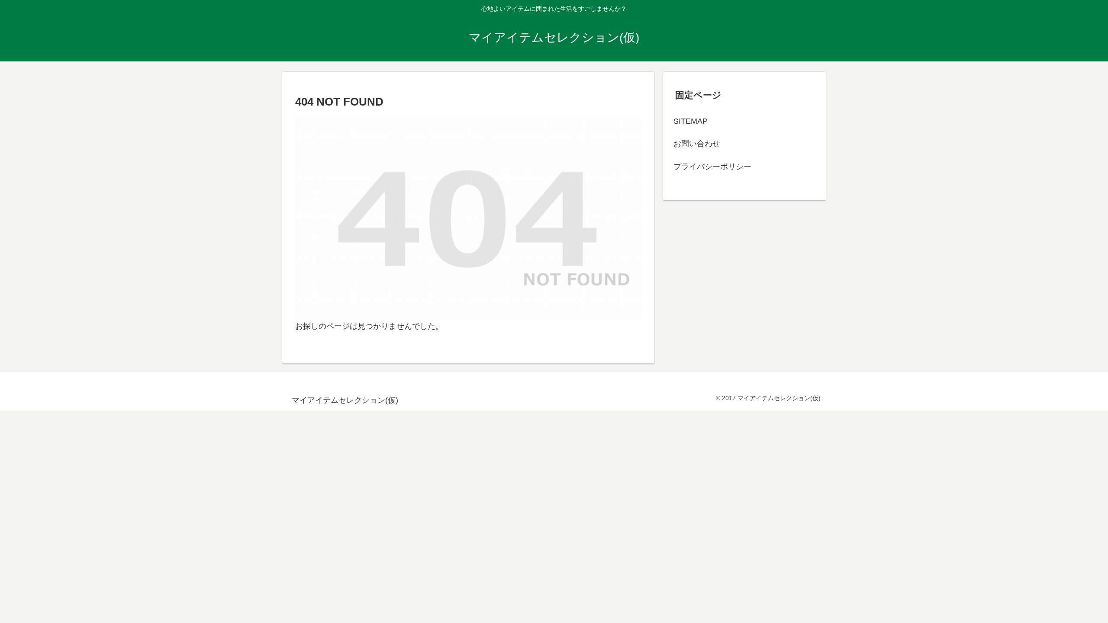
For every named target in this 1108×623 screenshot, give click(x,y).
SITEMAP (690, 121)
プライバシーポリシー (712, 166)
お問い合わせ (696, 143)
